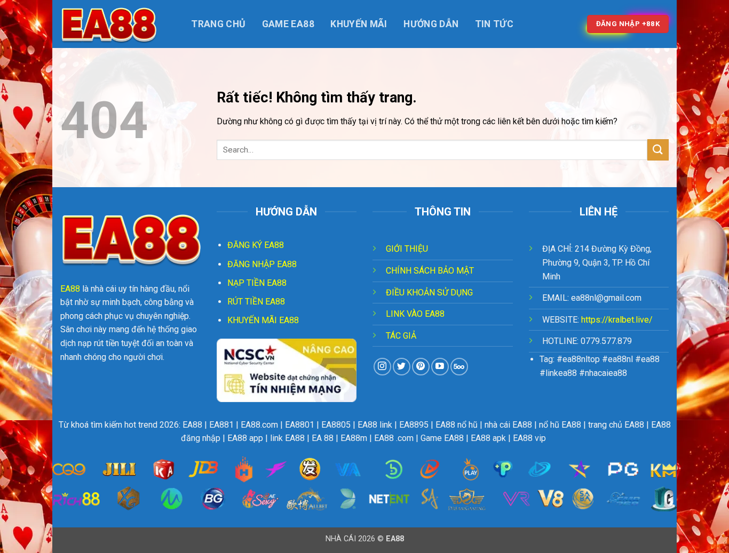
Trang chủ (218, 24)
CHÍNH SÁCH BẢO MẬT (430, 271)
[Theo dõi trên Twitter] (401, 366)
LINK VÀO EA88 (415, 314)
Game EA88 (288, 24)
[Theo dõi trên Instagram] (382, 366)
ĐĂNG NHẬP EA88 (262, 264)
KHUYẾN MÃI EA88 (263, 320)
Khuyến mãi (358, 24)
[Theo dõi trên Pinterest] (421, 366)
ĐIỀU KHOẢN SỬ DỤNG (429, 292)
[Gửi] (658, 149)
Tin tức (494, 24)
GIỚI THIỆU (407, 249)
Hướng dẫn (430, 24)
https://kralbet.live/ (617, 320)
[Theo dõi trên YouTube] (440, 366)
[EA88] (113, 24)
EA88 (70, 289)
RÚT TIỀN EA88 (256, 301)
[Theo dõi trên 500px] (459, 366)
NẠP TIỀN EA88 (257, 283)
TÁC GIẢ (401, 336)
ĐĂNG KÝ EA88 (255, 245)
